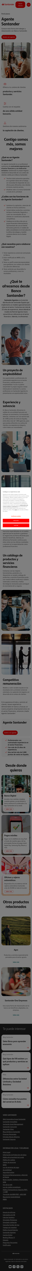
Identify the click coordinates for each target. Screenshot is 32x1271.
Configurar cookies (16, 516)
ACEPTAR (16, 525)
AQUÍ (16, 509)
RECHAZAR (16, 520)
